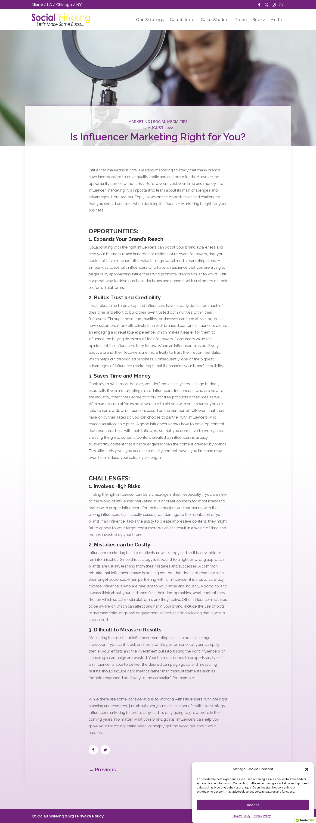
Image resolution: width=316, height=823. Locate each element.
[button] (306, 769)
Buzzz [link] (258, 20)
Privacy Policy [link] (241, 816)
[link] (259, 4)
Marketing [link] (139, 122)
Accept (253, 805)
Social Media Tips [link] (170, 122)
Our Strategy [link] (150, 20)
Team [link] (241, 20)
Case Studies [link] (215, 20)
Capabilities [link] (183, 20)
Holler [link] (277, 20)
